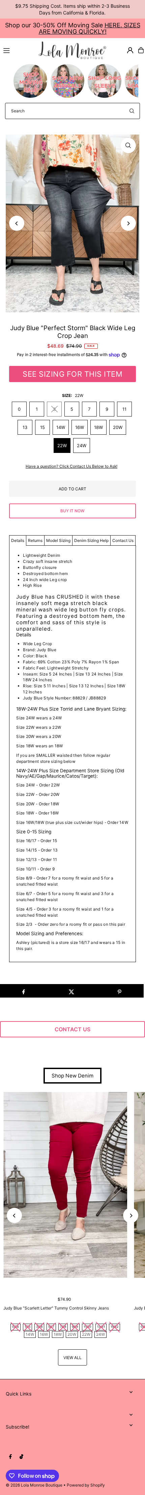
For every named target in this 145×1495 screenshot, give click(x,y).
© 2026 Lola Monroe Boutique (34, 1485)
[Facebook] (10, 1457)
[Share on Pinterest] (119, 991)
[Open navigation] (18, 50)
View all (72, 1357)
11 (124, 409)
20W (117, 427)
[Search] (132, 111)
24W (81, 445)
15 (42, 427)
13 (25, 427)
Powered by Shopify (86, 1485)
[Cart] (141, 50)
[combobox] (72, 111)
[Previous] (16, 223)
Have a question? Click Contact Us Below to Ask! (71, 466)
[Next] (128, 223)
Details (17, 540)
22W (62, 445)
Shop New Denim (72, 1075)
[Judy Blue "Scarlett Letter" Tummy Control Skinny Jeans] (65, 1185)
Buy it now (72, 510)
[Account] (130, 50)
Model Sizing (58, 540)
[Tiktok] (21, 1457)
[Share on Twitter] (71, 991)
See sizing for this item (72, 374)
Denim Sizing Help (91, 540)
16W (79, 427)
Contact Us (123, 540)
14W (60, 427)
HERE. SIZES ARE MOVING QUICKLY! (89, 28)
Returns (35, 540)
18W (98, 427)
